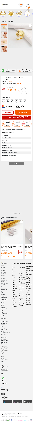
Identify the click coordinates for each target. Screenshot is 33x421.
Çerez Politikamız (29, 283)
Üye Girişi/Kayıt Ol (22, 267)
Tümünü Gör (16, 214)
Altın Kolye (14, 278)
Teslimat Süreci (21, 290)
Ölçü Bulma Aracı (28, 294)
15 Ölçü (12, 101)
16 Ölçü (16, 101)
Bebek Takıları (14, 301)
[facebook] (2, 347)
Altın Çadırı (13, 274)
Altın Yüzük (10, 21)
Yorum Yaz (16, 163)
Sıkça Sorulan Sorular (28, 278)
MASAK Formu (28, 299)
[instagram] (5, 347)
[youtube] (2, 353)
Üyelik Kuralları (21, 272)
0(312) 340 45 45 (4, 370)
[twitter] (2, 350)
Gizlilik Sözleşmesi (22, 276)
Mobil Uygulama (21, 286)
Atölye (28, 290)
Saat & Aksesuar (14, 305)
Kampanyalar (22, 279)
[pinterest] (5, 350)
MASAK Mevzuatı (28, 303)
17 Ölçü (20, 101)
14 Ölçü (8, 101)
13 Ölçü (3, 101)
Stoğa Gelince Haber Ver (16, 117)
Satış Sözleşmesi (22, 282)
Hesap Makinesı (28, 287)
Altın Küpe (14, 286)
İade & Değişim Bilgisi (8, 132)
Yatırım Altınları (14, 270)
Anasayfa (3, 21)
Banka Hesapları (29, 273)
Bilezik (13, 280)
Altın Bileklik (13, 266)
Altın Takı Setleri (14, 297)
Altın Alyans (13, 293)
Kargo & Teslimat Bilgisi (19, 129)
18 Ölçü (25, 101)
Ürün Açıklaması (6, 129)
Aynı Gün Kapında (21, 294)
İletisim (28, 268)
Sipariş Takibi (21, 299)
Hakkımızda (29, 270)
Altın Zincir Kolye (14, 289)
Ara (20, 4)
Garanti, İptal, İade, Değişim (22, 303)
